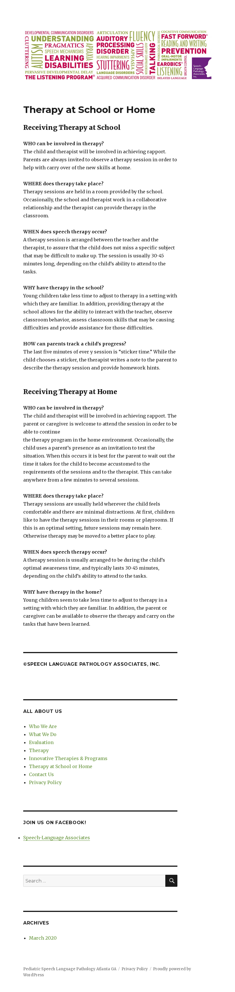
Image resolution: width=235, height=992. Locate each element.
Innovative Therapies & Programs (68, 758)
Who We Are (43, 726)
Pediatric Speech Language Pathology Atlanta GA (69, 969)
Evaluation (41, 742)
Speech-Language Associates (56, 837)
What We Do (42, 734)
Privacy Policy (45, 782)
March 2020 (43, 938)
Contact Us (41, 774)
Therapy (39, 750)
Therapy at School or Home (60, 766)
